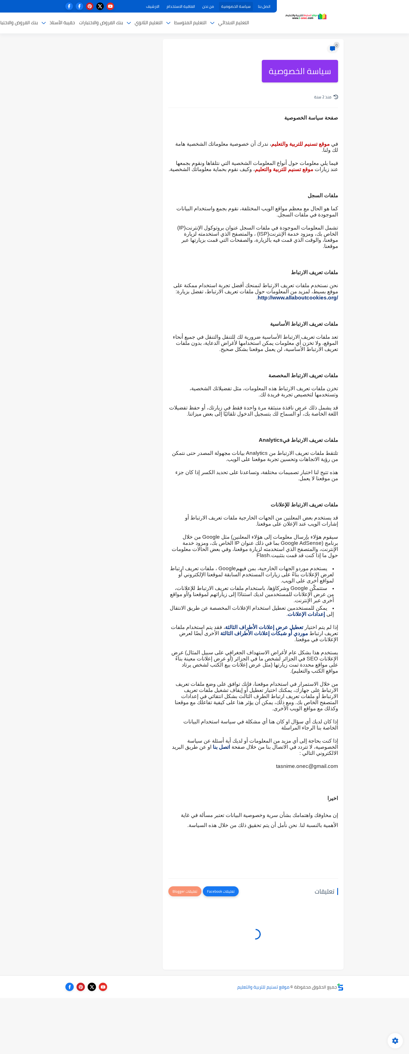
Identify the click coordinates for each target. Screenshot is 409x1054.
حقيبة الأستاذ (62, 22)
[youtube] (110, 6)
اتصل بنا (264, 6)
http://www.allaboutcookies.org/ (298, 298)
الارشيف (152, 6)
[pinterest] (89, 6)
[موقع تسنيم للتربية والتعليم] (306, 16)
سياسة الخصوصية (236, 6)
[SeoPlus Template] (340, 987)
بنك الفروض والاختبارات (101, 22)
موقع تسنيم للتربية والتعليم (263, 987)
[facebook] (79, 6)
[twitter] (100, 6)
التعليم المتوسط (190, 22)
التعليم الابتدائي (233, 22)
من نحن (208, 6)
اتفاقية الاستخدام (181, 6)
